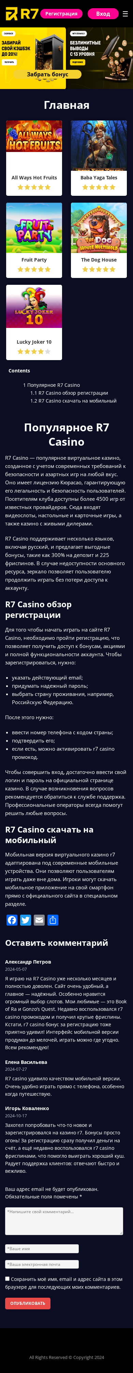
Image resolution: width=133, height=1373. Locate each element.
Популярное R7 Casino (51, 385)
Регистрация (61, 13)
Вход (103, 13)
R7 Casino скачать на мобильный (73, 400)
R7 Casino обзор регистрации (69, 393)
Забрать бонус (47, 74)
